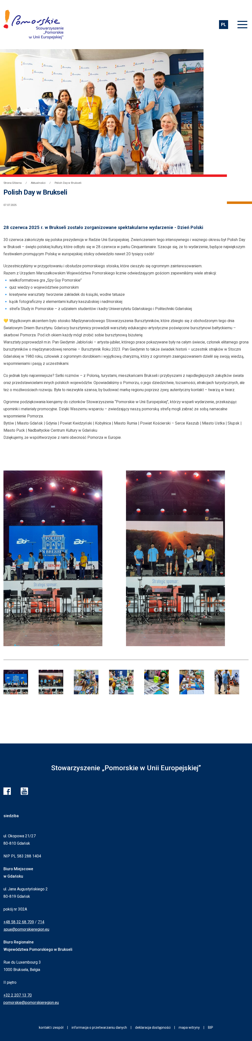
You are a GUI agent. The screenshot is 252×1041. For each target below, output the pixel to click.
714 (41, 922)
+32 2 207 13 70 (17, 995)
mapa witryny (189, 1027)
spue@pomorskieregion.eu (26, 929)
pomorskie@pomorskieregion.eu (31, 1002)
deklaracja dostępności (153, 1027)
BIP (210, 1027)
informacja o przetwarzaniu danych (99, 1027)
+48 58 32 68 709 (18, 922)
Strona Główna (12, 183)
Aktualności (38, 183)
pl (223, 24)
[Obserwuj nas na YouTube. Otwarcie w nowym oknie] (24, 791)
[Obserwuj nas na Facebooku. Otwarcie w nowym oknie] (7, 791)
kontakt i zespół (51, 1027)
